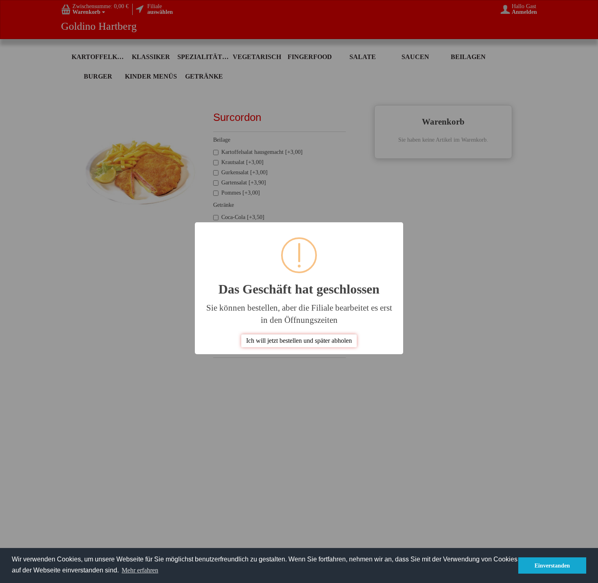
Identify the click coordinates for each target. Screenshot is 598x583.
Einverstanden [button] (552, 565)
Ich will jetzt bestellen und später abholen (299, 340)
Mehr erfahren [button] (140, 570)
